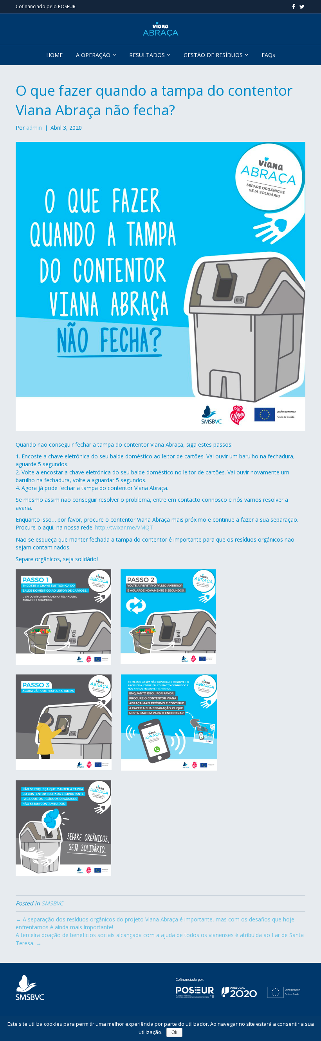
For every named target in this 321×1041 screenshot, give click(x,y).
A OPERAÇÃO (93, 55)
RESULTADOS (147, 55)
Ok (174, 1032)
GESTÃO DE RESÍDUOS (213, 55)
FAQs (268, 55)
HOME (54, 55)
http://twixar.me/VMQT (124, 527)
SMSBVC (52, 903)
